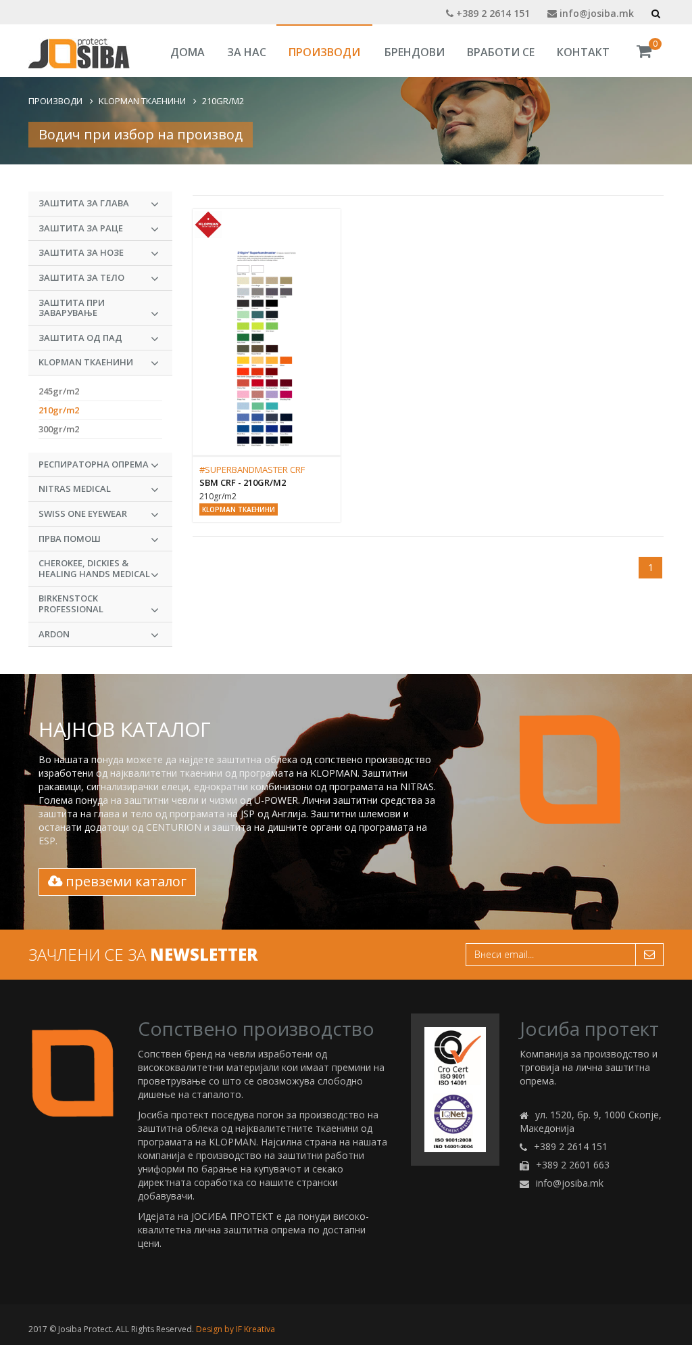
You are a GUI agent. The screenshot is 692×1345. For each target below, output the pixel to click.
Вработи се (501, 52)
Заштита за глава (84, 203)
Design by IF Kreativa (235, 1329)
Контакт (583, 52)
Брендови (415, 52)
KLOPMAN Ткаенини (142, 101)
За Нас (246, 52)
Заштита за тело (81, 277)
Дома (187, 52)
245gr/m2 (59, 391)
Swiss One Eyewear (83, 513)
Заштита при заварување (72, 307)
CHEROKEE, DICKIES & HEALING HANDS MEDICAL (94, 568)
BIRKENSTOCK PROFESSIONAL (71, 603)
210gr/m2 (223, 101)
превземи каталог (124, 881)
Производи (324, 52)
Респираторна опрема (94, 464)
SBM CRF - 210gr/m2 (242, 482)
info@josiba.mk (595, 13)
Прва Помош (70, 538)
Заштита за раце (81, 228)
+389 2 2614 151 (491, 13)
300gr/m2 (59, 429)
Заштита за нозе (81, 252)
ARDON (54, 634)
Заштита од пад (80, 338)
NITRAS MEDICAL (75, 488)
